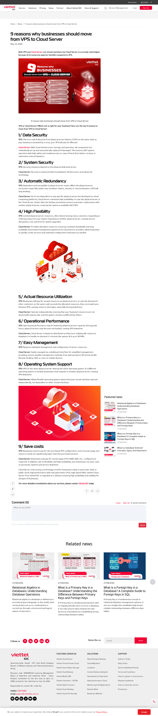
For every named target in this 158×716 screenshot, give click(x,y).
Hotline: (13, 690)
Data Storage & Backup (96, 659)
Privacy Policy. (101, 712)
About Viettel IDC (74, 8)
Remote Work (92, 689)
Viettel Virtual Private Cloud (68, 663)
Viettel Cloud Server (65, 659)
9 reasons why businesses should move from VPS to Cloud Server (51, 24)
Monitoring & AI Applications (98, 685)
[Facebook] (12, 483)
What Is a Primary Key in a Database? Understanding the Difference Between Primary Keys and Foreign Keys (132, 421)
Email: (13, 693)
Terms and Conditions (126, 672)
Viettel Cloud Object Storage (68, 667)
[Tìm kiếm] (105, 8)
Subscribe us (94, 640)
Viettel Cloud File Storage (67, 693)
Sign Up (146, 8)
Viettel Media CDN (64, 676)
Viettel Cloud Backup (65, 672)
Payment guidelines (126, 680)
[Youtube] (30, 698)
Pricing (43, 8)
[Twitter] (12, 489)
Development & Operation (97, 676)
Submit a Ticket (124, 659)
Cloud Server (37, 52)
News (20, 24)
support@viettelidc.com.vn (27, 693)
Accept (144, 712)
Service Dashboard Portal (128, 667)
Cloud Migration (93, 663)
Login (135, 8)
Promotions (122, 689)
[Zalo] (42, 641)
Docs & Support (92, 8)
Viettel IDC (83, 483)
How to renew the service (128, 685)
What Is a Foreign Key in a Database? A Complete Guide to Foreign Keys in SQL (131, 436)
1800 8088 (21, 690)
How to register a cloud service (130, 676)
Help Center (123, 663)
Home (12, 24)
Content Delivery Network (97, 672)
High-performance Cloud (97, 680)
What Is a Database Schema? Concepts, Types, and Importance (132, 449)
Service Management (118, 8)
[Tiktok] (26, 698)
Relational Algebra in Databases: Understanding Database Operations (131, 406)
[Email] (12, 494)
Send (142, 525)
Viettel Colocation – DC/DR (67, 680)
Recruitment (132, 2)
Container (91, 667)
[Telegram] (47, 641)
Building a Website (94, 693)
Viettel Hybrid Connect (66, 685)
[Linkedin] (30, 641)
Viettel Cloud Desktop (65, 689)
